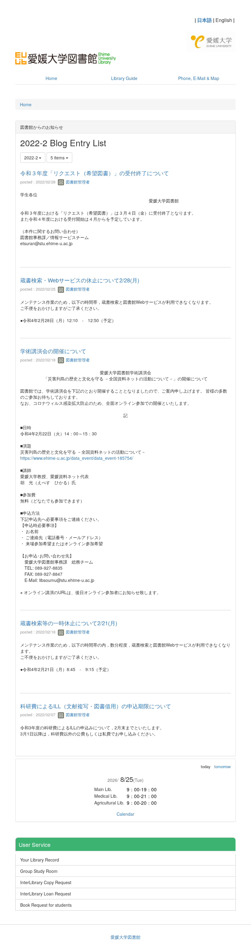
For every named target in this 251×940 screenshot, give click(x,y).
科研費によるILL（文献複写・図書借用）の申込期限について (95, 706)
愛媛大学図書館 (125, 937)
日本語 (204, 20)
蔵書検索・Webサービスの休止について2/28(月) (79, 280)
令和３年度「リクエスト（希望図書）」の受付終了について (94, 173)
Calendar (125, 814)
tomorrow (222, 766)
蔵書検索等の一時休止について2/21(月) (68, 623)
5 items (58, 157)
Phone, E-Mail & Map (198, 78)
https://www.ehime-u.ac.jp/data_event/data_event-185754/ (76, 458)
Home (51, 78)
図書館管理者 (77, 182)
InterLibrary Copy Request (45, 882)
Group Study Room (39, 871)
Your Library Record (39, 860)
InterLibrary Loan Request (45, 894)
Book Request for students (46, 905)
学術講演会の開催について (53, 351)
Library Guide (124, 78)
